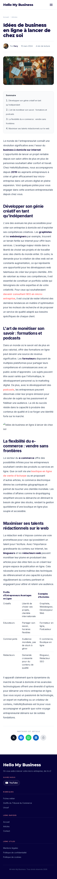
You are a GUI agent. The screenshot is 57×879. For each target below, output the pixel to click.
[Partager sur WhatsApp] (28, 738)
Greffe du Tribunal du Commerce (17, 803)
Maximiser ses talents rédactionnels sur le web (29, 128)
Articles (14, 17)
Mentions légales (10, 848)
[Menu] (51, 4)
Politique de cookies (12, 857)
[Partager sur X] (14, 738)
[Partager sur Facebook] (21, 738)
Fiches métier (9, 798)
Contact (6, 831)
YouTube (13, 783)
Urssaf (6, 807)
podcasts (8, 389)
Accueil (6, 17)
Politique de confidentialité (15, 852)
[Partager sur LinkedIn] (36, 738)
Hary (16, 46)
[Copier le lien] (43, 738)
